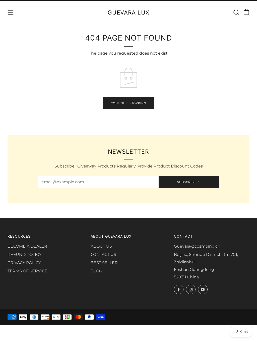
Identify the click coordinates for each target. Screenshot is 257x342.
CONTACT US (103, 254)
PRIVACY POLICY (24, 262)
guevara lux (128, 12)
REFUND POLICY (24, 254)
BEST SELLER (104, 262)
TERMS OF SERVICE (27, 271)
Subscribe (186, 182)
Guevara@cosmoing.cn (197, 246)
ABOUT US (101, 246)
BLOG (96, 271)
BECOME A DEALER (27, 246)
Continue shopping (128, 103)
